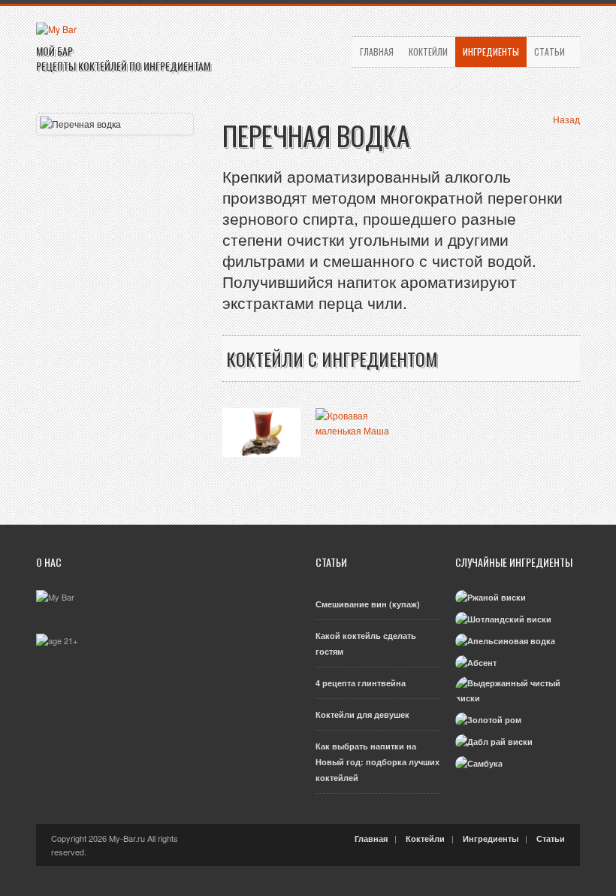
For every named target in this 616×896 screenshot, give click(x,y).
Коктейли (428, 51)
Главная (377, 51)
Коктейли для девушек (362, 714)
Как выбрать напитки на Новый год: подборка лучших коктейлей (377, 761)
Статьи (549, 51)
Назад (566, 119)
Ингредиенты (491, 51)
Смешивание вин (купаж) (368, 604)
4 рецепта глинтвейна (361, 683)
